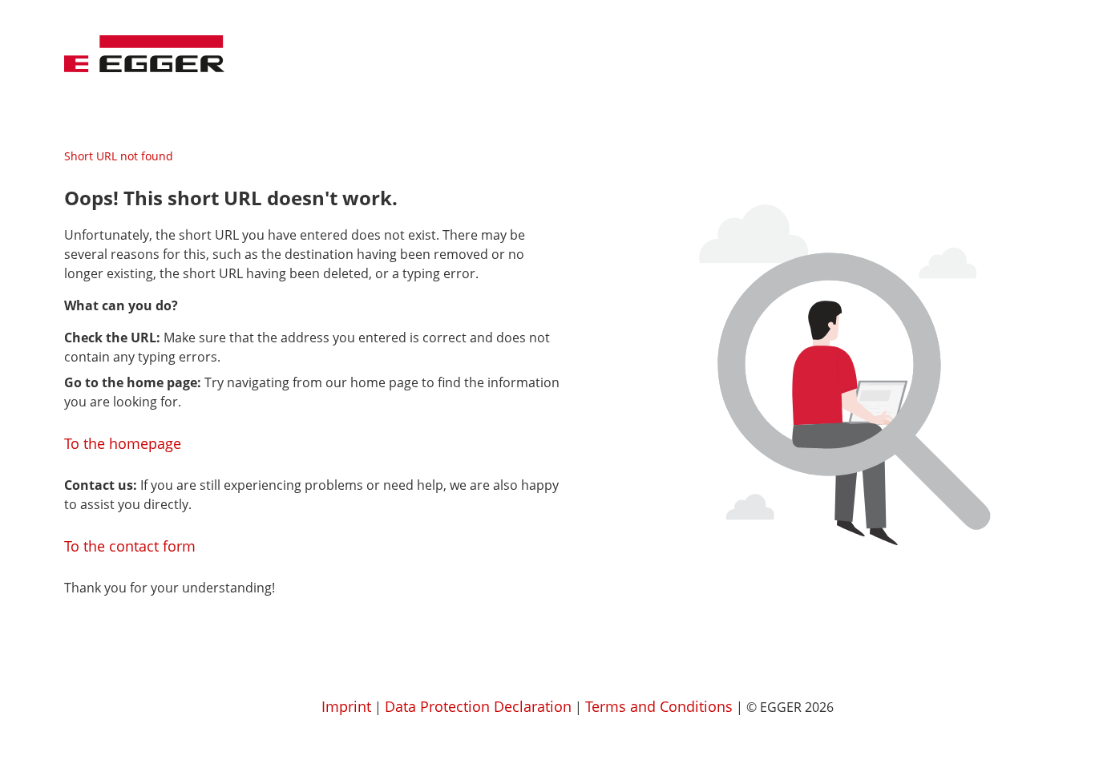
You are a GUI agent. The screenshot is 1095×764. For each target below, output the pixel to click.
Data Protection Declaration (478, 706)
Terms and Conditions (659, 706)
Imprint (346, 706)
